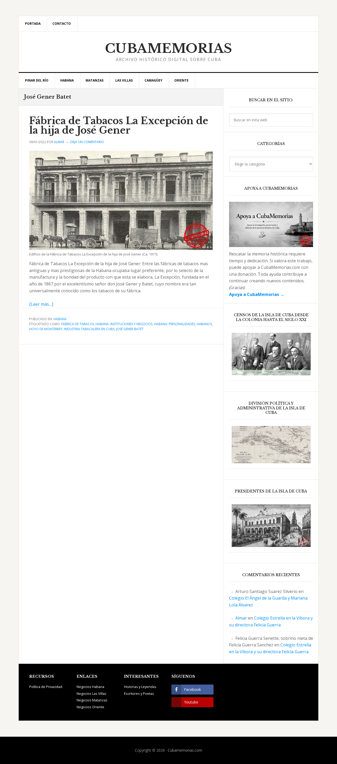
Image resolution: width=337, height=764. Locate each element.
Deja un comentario (87, 142)
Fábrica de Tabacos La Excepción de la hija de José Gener (118, 125)
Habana (60, 319)
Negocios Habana (90, 686)
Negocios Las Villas (91, 693)
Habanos (204, 324)
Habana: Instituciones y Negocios (124, 324)
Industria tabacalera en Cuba (89, 329)
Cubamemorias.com (185, 750)
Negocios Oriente (90, 707)
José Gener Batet (129, 329)
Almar (241, 618)
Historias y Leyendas (140, 686)
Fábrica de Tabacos (77, 324)
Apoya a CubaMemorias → (256, 294)
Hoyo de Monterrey (45, 329)
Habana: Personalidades (174, 324)
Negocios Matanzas (92, 700)
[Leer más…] (41, 304)
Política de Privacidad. (46, 686)
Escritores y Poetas (139, 693)
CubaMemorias (168, 48)
